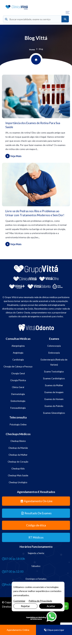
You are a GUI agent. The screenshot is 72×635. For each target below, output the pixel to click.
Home (32, 49)
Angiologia (18, 352)
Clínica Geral (18, 387)
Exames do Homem (54, 399)
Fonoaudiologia (18, 408)
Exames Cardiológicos (54, 378)
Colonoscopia (54, 345)
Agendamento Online (18, 629)
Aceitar (51, 606)
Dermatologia (18, 394)
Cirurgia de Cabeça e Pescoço (18, 366)
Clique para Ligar (55, 629)
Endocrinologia (18, 401)
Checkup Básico (18, 441)
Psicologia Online (18, 424)
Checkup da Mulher (18, 454)
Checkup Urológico (18, 482)
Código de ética (36, 525)
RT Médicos (36, 537)
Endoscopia (54, 352)
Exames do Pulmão (54, 406)
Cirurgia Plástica (18, 380)
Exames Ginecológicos (54, 413)
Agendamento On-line (38, 501)
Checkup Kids (18, 468)
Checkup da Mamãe (18, 448)
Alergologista (18, 345)
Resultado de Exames (38, 513)
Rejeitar (25, 606)
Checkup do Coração (18, 461)
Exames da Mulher (54, 385)
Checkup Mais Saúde (18, 475)
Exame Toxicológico (54, 371)
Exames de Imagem (54, 392)
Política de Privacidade (40, 600)
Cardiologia (18, 359)
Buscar (65, 19)
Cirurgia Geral (18, 373)
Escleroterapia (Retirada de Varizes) (54, 362)
